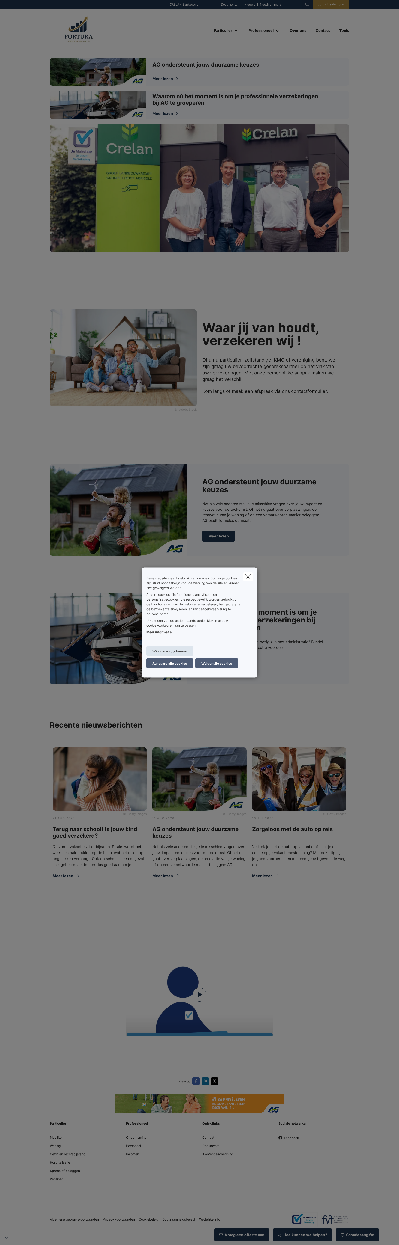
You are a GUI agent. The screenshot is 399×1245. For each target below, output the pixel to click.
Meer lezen (218, 536)
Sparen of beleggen (65, 1171)
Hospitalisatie (60, 1162)
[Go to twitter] (215, 1081)
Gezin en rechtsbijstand (67, 1154)
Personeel (133, 1146)
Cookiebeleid (148, 1219)
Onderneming (136, 1137)
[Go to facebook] (197, 1081)
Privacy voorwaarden (119, 1219)
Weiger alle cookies (216, 663)
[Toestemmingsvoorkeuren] (18, 1236)
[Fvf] (333, 1219)
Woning (55, 1146)
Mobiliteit (56, 1137)
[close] (248, 576)
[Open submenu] (236, 30)
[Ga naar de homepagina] (96, 30)
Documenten (230, 4)
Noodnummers (270, 4)
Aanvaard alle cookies (169, 663)
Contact (208, 1137)
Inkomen (132, 1154)
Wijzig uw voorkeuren (169, 651)
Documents (210, 1146)
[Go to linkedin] (206, 1081)
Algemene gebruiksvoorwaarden (74, 1219)
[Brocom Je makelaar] (302, 1219)
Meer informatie (159, 632)
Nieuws (249, 4)
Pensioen (56, 1179)
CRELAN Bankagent (184, 4)
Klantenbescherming (217, 1154)
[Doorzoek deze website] (307, 4)
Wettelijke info (209, 1219)
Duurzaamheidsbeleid (178, 1219)
